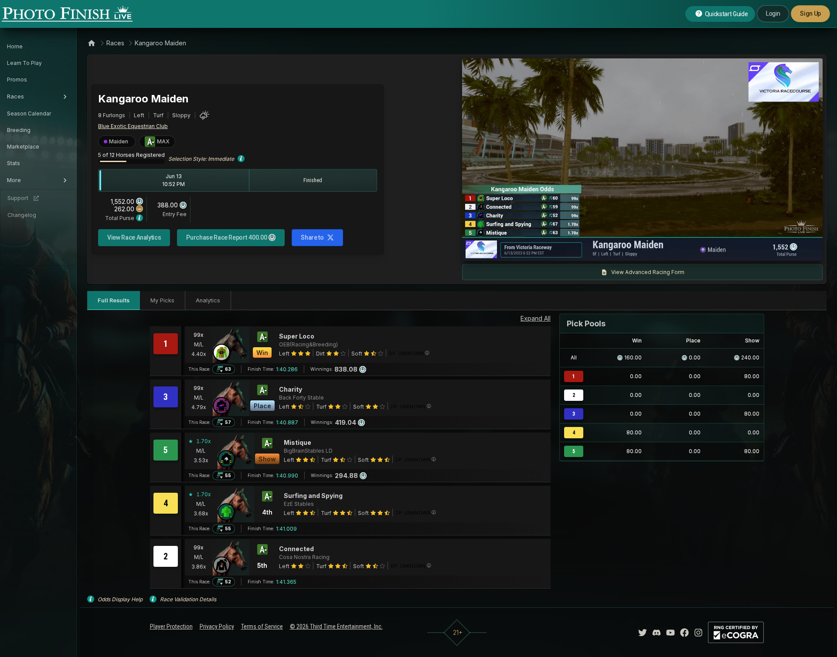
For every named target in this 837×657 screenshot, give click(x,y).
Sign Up (810, 13)
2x (571, 250)
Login (773, 13)
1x (557, 250)
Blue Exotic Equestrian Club (133, 126)
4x (586, 250)
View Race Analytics (134, 237)
